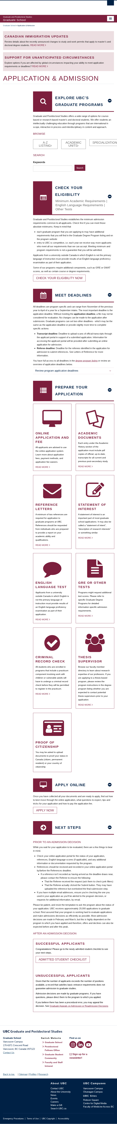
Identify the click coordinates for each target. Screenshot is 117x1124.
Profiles (33, 1074)
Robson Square (91, 1100)
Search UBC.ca (58, 1108)
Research (43, 1074)
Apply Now (45, 810)
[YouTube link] (88, 1044)
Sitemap (23, 1074)
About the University (61, 1091)
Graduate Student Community (54, 1056)
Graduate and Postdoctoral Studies (58, 1032)
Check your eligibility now (59, 278)
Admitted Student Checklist (63, 959)
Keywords (39, 162)
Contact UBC (57, 1088)
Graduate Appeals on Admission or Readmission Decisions (79, 1006)
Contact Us (8, 1052)
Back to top (9, 1074)
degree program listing (86, 360)
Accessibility (63, 1118)
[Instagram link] (72, 1044)
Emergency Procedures (13, 1118)
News (53, 1095)
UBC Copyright (48, 1118)
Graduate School (9, 25)
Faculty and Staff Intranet (54, 1064)
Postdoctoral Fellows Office (52, 1048)
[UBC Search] (110, 3)
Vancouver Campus (93, 1088)
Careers (55, 1101)
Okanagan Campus (93, 1091)
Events (54, 1098)
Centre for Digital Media (94, 1103)
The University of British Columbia (50, 6)
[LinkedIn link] (80, 1044)
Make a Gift (56, 1105)
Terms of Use (33, 1118)
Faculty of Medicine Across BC (98, 1106)
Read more (37, 45)
